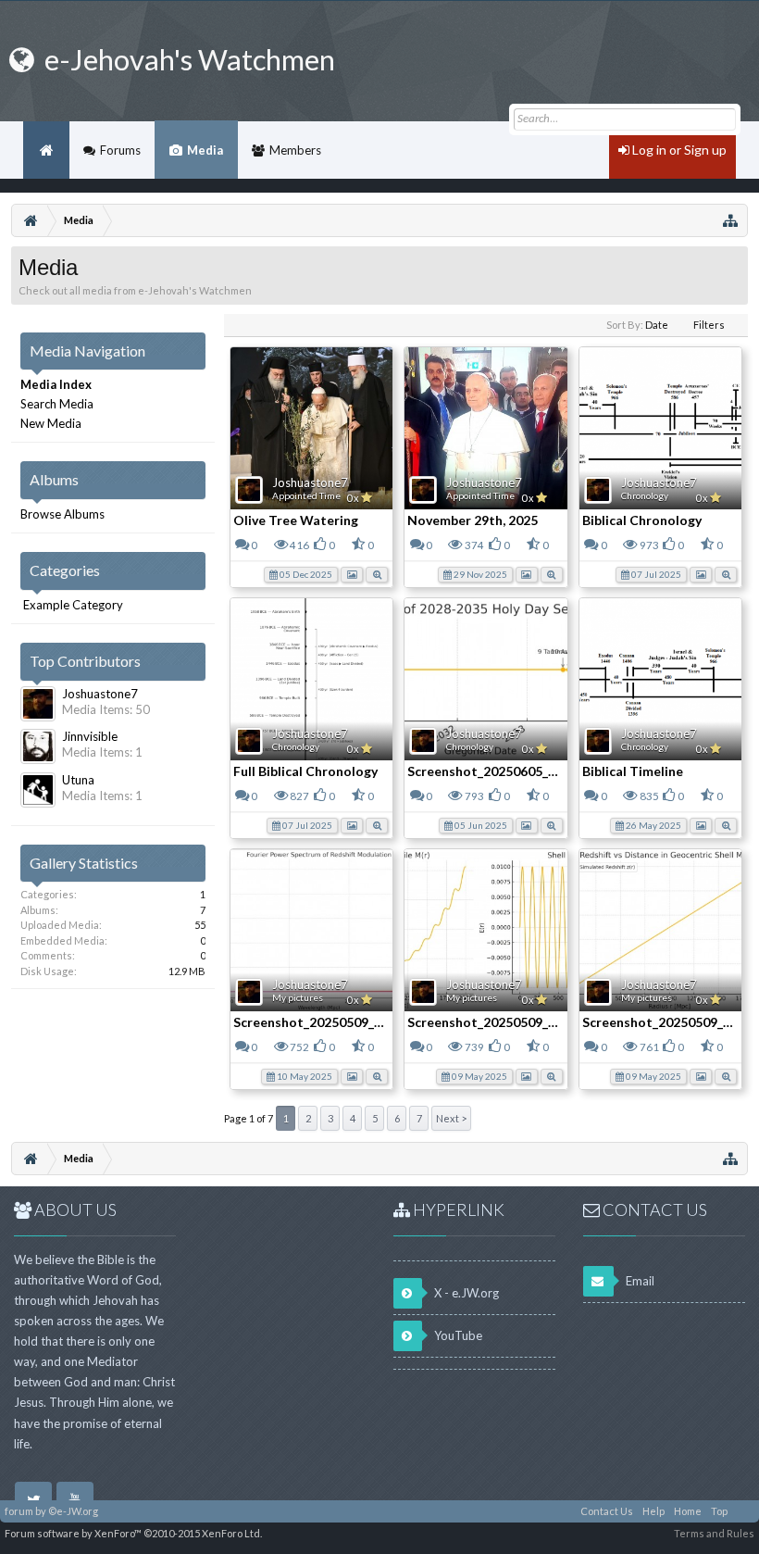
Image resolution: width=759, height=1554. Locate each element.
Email (638, 1280)
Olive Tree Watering (295, 520)
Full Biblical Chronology (305, 771)
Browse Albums (62, 514)
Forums (120, 150)
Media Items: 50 (106, 709)
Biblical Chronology (642, 520)
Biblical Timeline (632, 771)
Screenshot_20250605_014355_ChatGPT (531, 771)
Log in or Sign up (678, 149)
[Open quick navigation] (730, 220)
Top (719, 1511)
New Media (50, 423)
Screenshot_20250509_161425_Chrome (527, 1022)
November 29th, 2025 (472, 520)
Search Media (56, 403)
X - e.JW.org (465, 1292)
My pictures (297, 997)
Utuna (78, 779)
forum (19, 1511)
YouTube (456, 1335)
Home (46, 150)
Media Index (56, 384)
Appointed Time (306, 495)
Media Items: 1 (102, 752)
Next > (451, 1118)
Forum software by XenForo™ (133, 1533)
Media (205, 150)
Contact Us (606, 1511)
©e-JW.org (73, 1511)
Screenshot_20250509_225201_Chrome (353, 1022)
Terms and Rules (714, 1533)
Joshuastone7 (310, 482)
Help (653, 1511)
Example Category (73, 604)
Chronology (644, 495)
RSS (743, 1511)
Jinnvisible (90, 736)
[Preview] (377, 573)
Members (295, 150)
